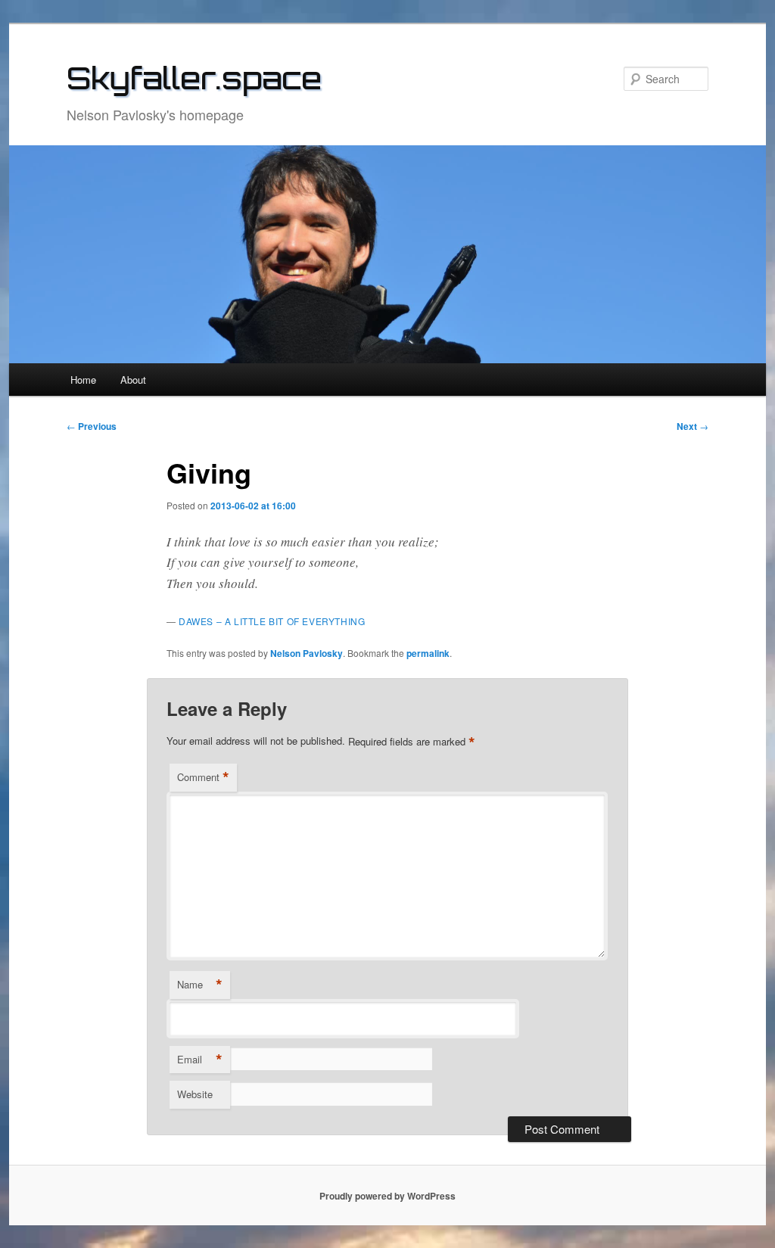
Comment (203, 777)
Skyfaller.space (194, 78)
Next (692, 426)
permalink (428, 653)
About (133, 379)
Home (83, 379)
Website (195, 1094)
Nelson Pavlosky (306, 653)
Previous (92, 426)
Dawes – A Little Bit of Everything (272, 621)
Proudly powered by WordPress (387, 1196)
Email (200, 1059)
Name (200, 985)
